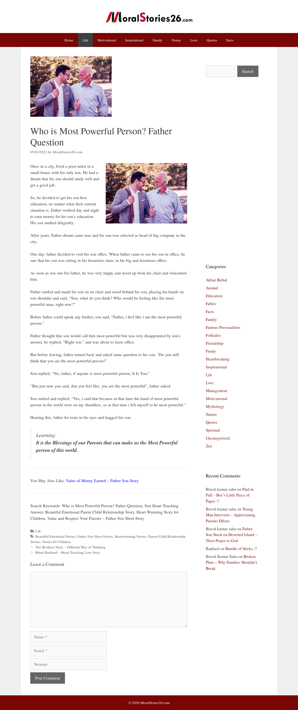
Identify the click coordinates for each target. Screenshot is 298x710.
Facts (230, 40)
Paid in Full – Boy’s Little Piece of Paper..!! (230, 495)
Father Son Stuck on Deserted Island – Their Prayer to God (231, 534)
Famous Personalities (223, 327)
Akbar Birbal (216, 280)
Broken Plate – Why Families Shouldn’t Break (231, 562)
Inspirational (134, 40)
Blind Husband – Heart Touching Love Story (67, 552)
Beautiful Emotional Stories (55, 536)
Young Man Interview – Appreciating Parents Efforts (230, 514)
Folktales (213, 335)
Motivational (107, 40)
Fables (211, 303)
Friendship (215, 343)
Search (248, 71)
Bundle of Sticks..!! (241, 548)
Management (216, 390)
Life (85, 40)
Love (193, 40)
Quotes (212, 40)
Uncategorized (218, 438)
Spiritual (213, 430)
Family (158, 40)
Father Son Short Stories (95, 536)
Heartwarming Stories (130, 536)
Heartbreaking (218, 359)
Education (214, 295)
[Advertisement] (232, 170)
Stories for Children (56, 541)
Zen (209, 446)
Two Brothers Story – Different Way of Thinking (70, 547)
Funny (176, 40)
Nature (211, 414)
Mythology (215, 406)
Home (68, 40)
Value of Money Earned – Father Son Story (102, 480)
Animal (212, 287)
